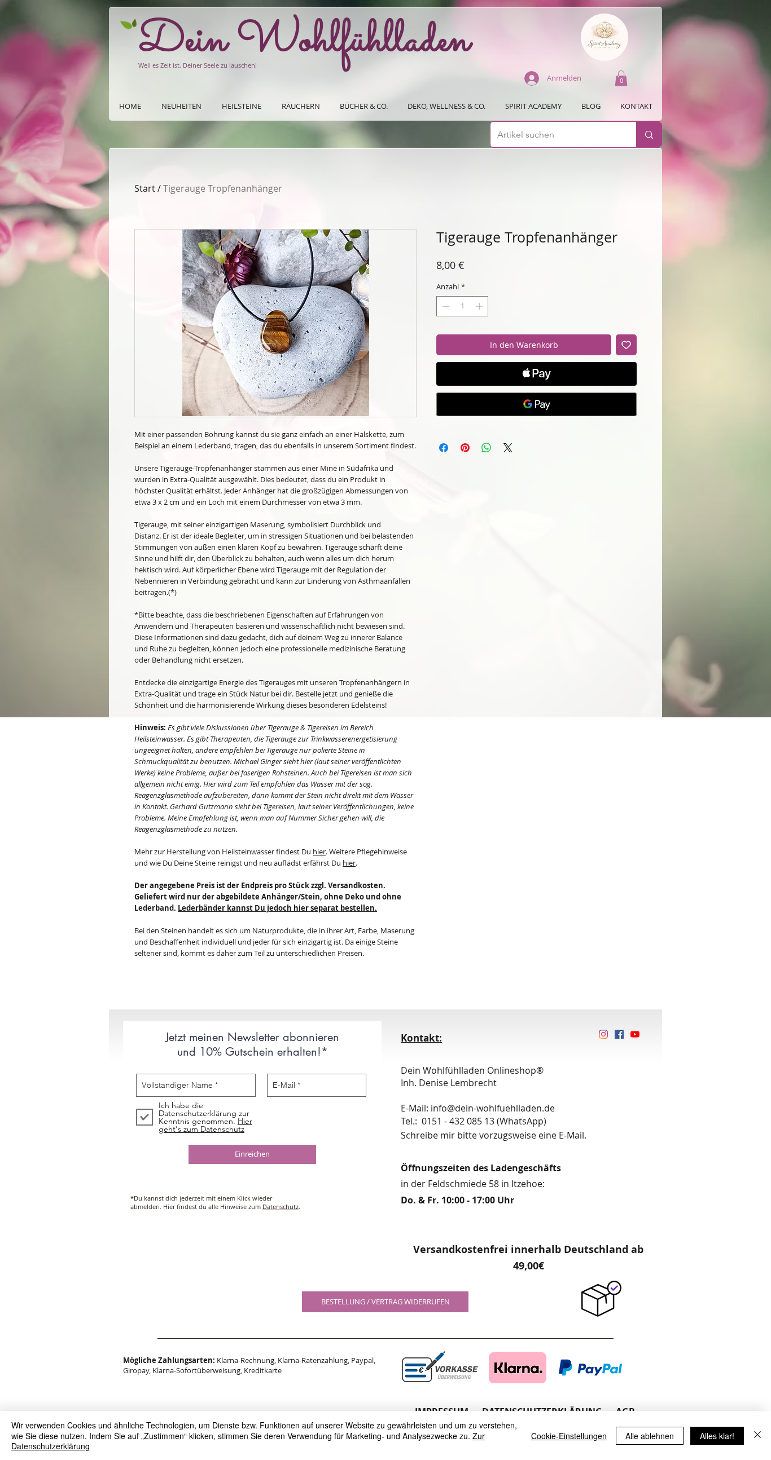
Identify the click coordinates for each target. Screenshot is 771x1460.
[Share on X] (508, 448)
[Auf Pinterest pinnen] (465, 448)
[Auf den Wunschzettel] (626, 344)
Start (144, 188)
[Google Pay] (536, 404)
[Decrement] (445, 306)
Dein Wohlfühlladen (304, 41)
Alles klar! (717, 1435)
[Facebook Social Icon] (619, 1034)
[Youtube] (634, 1034)
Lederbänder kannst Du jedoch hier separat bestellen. (277, 908)
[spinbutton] (463, 306)
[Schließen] (757, 1435)
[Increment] (480, 306)
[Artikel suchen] (649, 134)
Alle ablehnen (649, 1435)
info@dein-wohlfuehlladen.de (493, 1108)
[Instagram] (603, 1034)
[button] (621, 78)
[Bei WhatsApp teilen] (486, 448)
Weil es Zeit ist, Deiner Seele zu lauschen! (197, 65)
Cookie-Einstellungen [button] (569, 1435)
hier (319, 851)
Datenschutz (280, 1206)
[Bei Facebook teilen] (443, 448)
